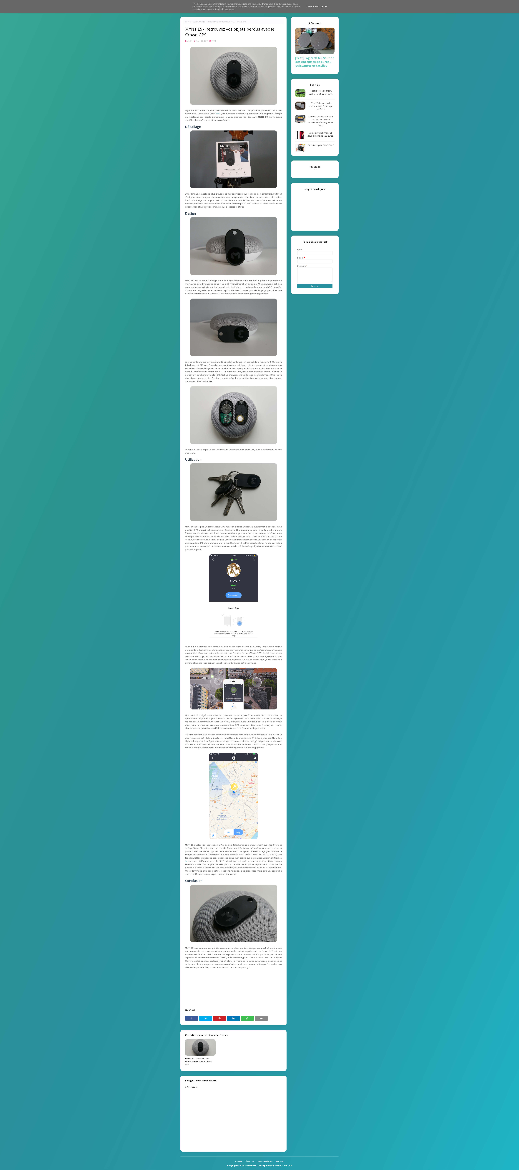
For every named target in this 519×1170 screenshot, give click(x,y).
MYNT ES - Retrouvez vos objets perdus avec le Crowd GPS (198, 1061)
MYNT (195, 22)
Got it (324, 7)
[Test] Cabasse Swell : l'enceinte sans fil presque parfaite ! (321, 106)
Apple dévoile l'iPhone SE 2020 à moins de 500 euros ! (320, 134)
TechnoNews (250, 1165)
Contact (280, 1161)
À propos (250, 1161)
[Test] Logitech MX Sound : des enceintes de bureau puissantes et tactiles (314, 61)
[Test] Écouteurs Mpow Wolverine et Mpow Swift (320, 92)
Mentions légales (265, 1161)
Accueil (188, 22)
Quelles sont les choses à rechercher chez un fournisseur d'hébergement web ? (321, 121)
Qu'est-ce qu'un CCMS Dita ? (321, 145)
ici (186, 861)
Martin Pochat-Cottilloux (280, 1165)
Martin (189, 41)
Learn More (312, 7)
